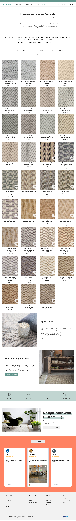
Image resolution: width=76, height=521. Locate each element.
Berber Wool (34, 37)
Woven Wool (49, 39)
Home (3, 8)
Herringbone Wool (22, 39)
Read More (38, 31)
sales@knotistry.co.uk (12, 503)
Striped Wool (35, 39)
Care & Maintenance (66, 500)
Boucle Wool (41, 37)
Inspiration (31, 500)
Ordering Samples (66, 504)
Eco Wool (62, 37)
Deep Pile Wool (55, 37)
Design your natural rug (51, 427)
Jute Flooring (48, 504)
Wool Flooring (9, 8)
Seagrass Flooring (49, 506)
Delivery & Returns (66, 498)
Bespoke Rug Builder (11, 374)
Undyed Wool (43, 39)
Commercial (31, 498)
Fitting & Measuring (33, 502)
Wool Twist (20, 37)
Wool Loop (29, 39)
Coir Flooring (48, 500)
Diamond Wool (27, 37)
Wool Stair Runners (47, 42)
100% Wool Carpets (22, 42)
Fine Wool (68, 37)
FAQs (64, 502)
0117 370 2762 (11, 497)
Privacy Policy (65, 506)
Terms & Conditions (66, 508)
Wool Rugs (40, 42)
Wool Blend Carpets (32, 42)
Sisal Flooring (48, 502)
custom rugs (54, 25)
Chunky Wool (48, 37)
